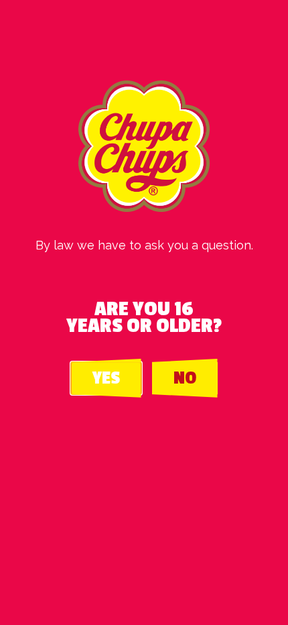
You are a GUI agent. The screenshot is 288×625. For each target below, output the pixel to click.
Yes (106, 378)
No (184, 378)
